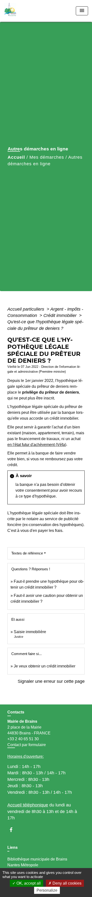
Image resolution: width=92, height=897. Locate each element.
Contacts (15, 712)
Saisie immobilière (30, 632)
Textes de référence (27, 553)
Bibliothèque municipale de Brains (37, 859)
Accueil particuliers (26, 309)
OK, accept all (28, 883)
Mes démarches (46, 157)
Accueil (16, 157)
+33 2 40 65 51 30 (23, 739)
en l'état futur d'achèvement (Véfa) (36, 445)
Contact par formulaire (26, 745)
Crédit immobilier (60, 315)
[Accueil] (22, 11)
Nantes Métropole (22, 865)
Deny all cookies (66, 883)
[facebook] (13, 829)
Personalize (47, 890)
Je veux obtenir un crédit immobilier (44, 666)
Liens (12, 847)
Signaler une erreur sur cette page (51, 681)
